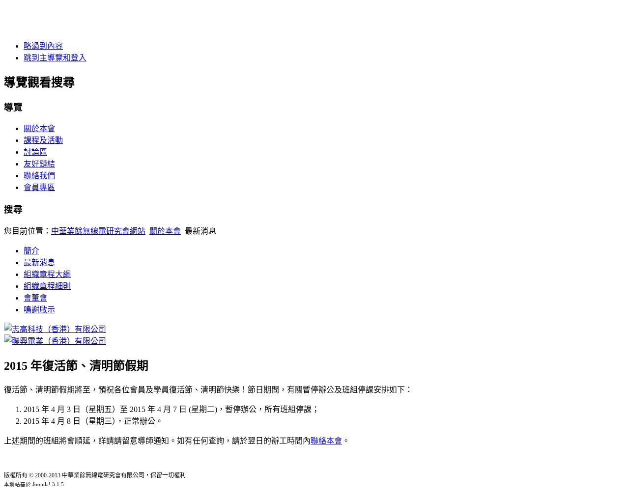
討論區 (35, 152)
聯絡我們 (39, 175)
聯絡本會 (326, 441)
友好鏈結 (39, 164)
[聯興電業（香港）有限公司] (55, 341)
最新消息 (39, 262)
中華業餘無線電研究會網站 (98, 231)
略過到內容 (43, 46)
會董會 (35, 298)
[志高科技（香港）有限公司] (55, 329)
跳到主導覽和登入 (55, 58)
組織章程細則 (47, 286)
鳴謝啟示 (39, 309)
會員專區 (39, 187)
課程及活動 (43, 140)
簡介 (31, 251)
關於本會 (39, 128)
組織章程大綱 (47, 274)
